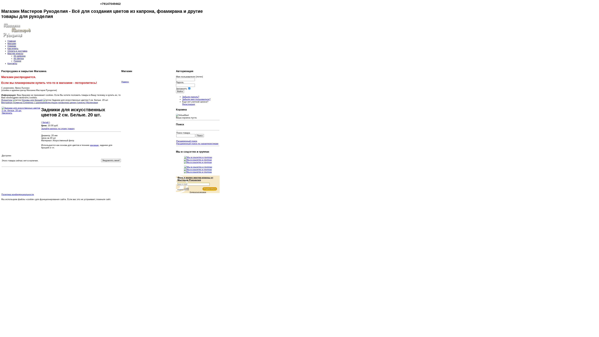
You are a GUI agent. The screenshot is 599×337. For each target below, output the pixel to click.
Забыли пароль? (190, 96)
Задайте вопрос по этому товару (58, 128)
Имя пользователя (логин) (189, 76)
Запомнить (181, 88)
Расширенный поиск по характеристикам (197, 143)
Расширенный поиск (186, 141)
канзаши (94, 145)
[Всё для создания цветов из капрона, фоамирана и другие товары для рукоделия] (16, 37)
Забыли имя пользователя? (196, 99)
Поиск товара (183, 133)
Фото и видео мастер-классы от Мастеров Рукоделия (195, 178)
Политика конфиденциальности (17, 194)
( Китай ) (45, 122)
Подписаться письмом (198, 192)
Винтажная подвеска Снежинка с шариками (23, 102)
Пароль (180, 82)
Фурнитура (6, 100)
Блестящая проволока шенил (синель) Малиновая (72, 102)
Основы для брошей (32, 100)
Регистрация (188, 104)
